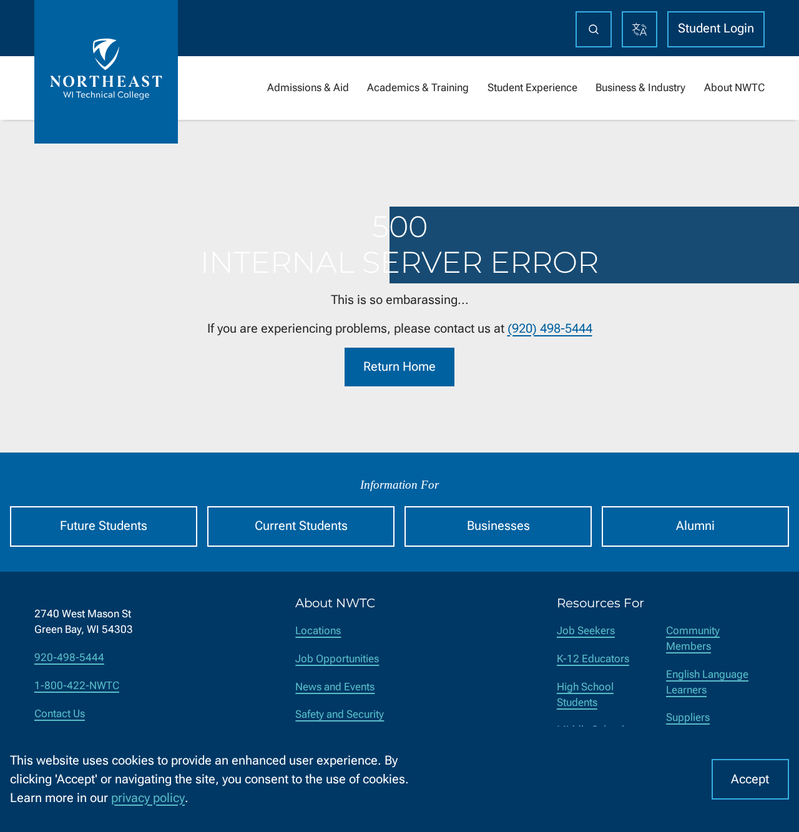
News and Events (335, 687)
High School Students (585, 694)
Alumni (695, 526)
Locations (318, 631)
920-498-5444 (69, 657)
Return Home (399, 367)
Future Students (103, 526)
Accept (750, 779)
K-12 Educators (593, 659)
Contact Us (59, 714)
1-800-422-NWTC (76, 686)
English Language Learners (707, 682)
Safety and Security (339, 714)
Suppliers (688, 717)
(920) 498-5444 (549, 328)
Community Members (693, 638)
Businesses (498, 526)
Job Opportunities (337, 659)
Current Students (301, 526)
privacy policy (148, 798)
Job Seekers (586, 631)
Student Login (716, 28)
